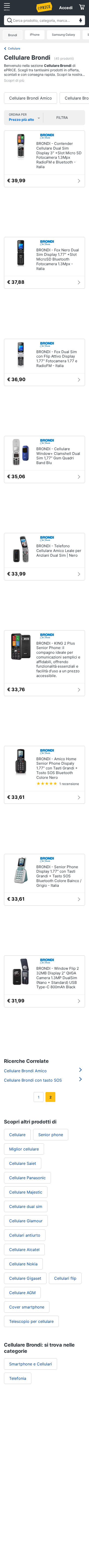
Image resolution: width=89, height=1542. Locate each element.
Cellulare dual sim (25, 1206)
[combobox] (44, 20)
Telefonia (17, 1378)
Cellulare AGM (22, 1292)
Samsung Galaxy (63, 34)
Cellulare (14, 48)
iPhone (35, 34)
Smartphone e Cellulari (30, 1363)
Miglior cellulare (24, 1149)
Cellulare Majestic (25, 1192)
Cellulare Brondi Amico (30, 98)
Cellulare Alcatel (24, 1249)
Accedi (65, 7)
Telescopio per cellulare (31, 1321)
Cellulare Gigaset (25, 1278)
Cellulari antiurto (24, 1235)
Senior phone (50, 1134)
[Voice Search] (81, 21)
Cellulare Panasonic (27, 1177)
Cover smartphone (26, 1307)
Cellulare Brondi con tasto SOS (33, 1080)
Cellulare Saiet (22, 1163)
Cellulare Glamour (26, 1220)
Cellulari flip (65, 1278)
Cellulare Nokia (23, 1263)
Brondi (12, 35)
